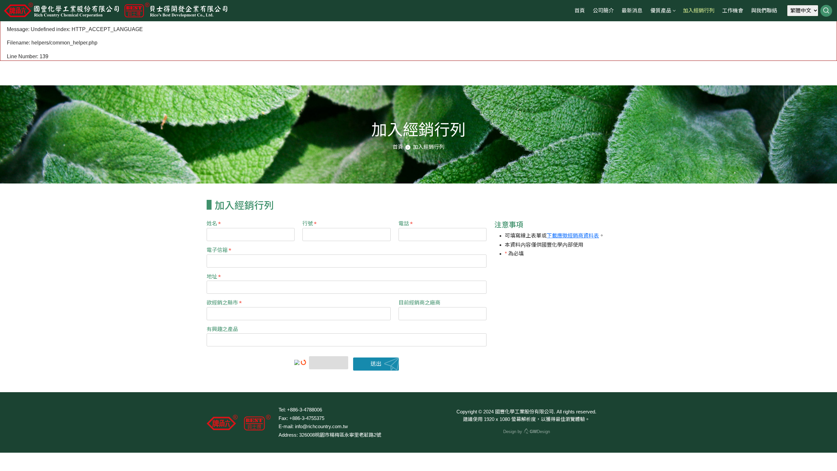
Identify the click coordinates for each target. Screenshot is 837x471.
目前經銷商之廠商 (419, 302)
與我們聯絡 (764, 10)
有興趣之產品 (222, 329)
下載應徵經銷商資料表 (573, 235)
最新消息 (632, 10)
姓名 (214, 224)
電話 (406, 224)
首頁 (579, 10)
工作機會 (732, 10)
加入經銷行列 (698, 10)
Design (540, 431)
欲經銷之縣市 (224, 303)
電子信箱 (219, 250)
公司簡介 (603, 10)
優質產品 (660, 10)
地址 (214, 277)
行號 (309, 224)
